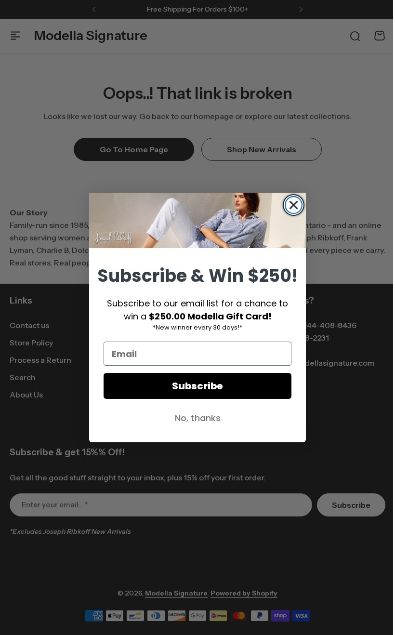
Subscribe (194, 386)
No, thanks (194, 418)
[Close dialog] (290, 205)
